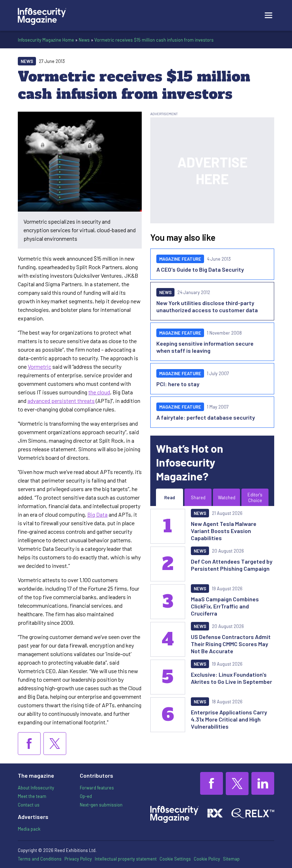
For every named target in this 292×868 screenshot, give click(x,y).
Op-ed (86, 796)
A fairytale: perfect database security (205, 417)
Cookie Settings (175, 859)
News (84, 40)
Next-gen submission (101, 805)
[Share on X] (54, 743)
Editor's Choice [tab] (254, 497)
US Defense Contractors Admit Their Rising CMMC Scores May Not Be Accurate (231, 643)
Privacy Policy (78, 859)
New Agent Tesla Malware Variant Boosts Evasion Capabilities (223, 530)
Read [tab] (169, 497)
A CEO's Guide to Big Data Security (200, 269)
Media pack (29, 829)
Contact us (29, 805)
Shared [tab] (198, 497)
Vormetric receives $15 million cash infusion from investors (154, 40)
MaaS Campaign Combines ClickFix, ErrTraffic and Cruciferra (225, 606)
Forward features (97, 787)
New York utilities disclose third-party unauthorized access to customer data (207, 306)
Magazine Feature (180, 259)
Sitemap (231, 859)
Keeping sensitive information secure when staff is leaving (205, 347)
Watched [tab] (226, 497)
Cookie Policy (207, 859)
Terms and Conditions (40, 859)
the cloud (99, 392)
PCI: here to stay (177, 383)
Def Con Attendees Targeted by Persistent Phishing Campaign (231, 565)
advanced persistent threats (61, 400)
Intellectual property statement (126, 859)
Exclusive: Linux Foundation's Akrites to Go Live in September (231, 678)
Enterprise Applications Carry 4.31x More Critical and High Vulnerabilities (229, 719)
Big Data (97, 514)
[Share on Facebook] (29, 743)
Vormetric (39, 366)
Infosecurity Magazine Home (46, 40)
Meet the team (32, 796)
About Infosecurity (36, 787)
